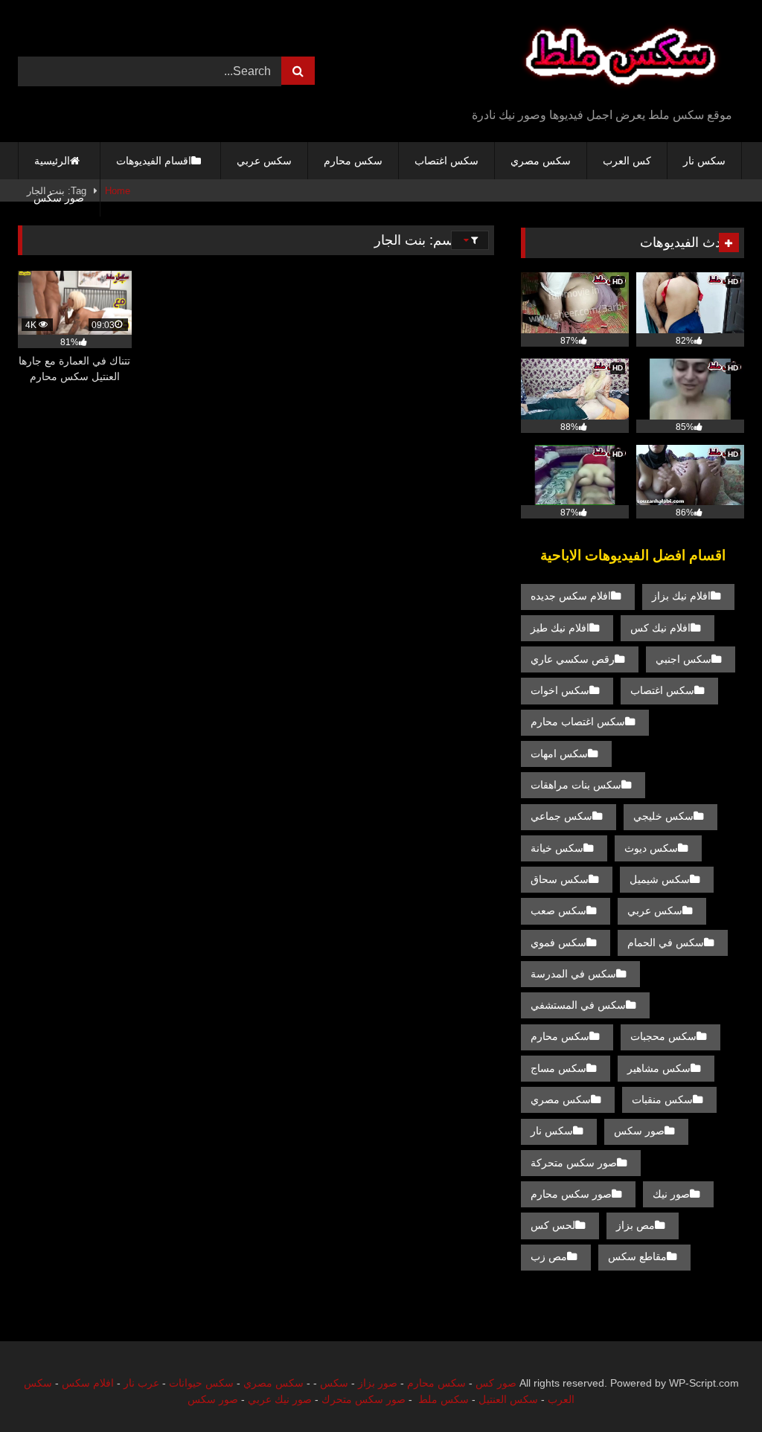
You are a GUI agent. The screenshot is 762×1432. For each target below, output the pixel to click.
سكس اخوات (560, 690)
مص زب (549, 1256)
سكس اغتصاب (446, 161)
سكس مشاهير (659, 1068)
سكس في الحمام (665, 942)
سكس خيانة (557, 848)
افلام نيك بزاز (681, 596)
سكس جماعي (561, 816)
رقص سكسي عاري (573, 659)
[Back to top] (715, 1387)
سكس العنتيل (508, 1399)
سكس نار (704, 161)
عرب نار (141, 1383)
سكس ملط (443, 1399)
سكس (334, 1383)
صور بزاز (377, 1383)
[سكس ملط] (580, 59)
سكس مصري (540, 161)
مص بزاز (635, 1225)
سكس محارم (353, 161)
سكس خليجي (663, 816)
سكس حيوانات (201, 1383)
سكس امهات (559, 754)
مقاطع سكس (637, 1256)
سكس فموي (558, 942)
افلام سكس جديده (571, 596)
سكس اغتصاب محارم (578, 722)
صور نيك (671, 1194)
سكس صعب (558, 910)
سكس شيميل (660, 879)
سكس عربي (264, 161)
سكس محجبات (663, 1036)
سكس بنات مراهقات (576, 785)
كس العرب (627, 161)
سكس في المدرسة (573, 974)
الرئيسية (52, 161)
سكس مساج (558, 1068)
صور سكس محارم (571, 1194)
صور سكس (58, 198)
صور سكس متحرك (363, 1399)
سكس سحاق (560, 879)
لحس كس (553, 1225)
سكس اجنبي (683, 659)
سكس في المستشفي (578, 1005)
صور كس (496, 1383)
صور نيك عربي (280, 1399)
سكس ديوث (651, 848)
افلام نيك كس (660, 628)
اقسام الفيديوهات (153, 161)
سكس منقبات (662, 1099)
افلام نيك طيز (560, 628)
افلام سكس (88, 1383)
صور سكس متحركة (574, 1163)
